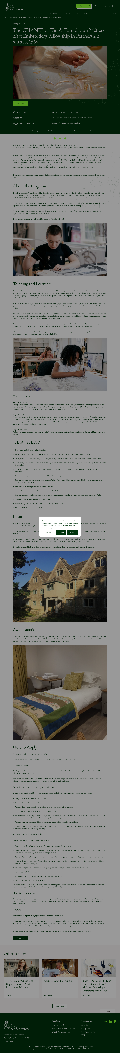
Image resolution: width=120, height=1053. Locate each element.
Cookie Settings (48, 532)
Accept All (72, 532)
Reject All (61, 532)
